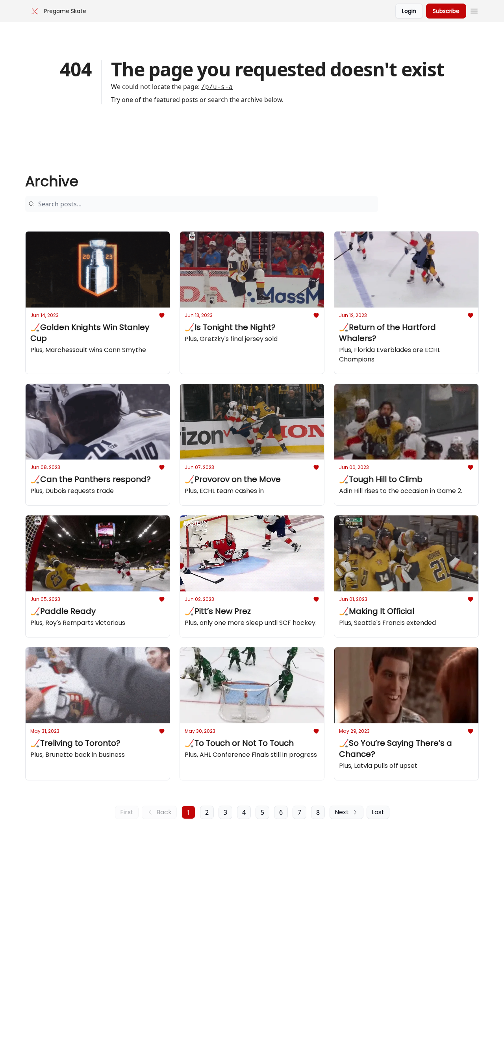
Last (378, 812)
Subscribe (446, 11)
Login (409, 11)
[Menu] (474, 10)
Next (342, 812)
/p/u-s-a (217, 87)
